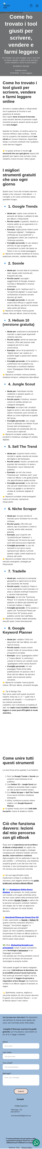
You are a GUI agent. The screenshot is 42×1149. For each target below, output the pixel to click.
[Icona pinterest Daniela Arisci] (21, 1129)
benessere (23, 950)
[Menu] (37, 6)
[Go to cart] (31, 6)
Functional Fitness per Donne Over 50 (22, 917)
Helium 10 (34, 920)
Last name (7, 1052)
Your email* (8, 1063)
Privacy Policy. (27, 1147)
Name (5, 1042)
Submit (21, 1091)
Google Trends (20, 900)
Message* (7, 1073)
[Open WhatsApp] (36, 1142)
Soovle (24, 920)
